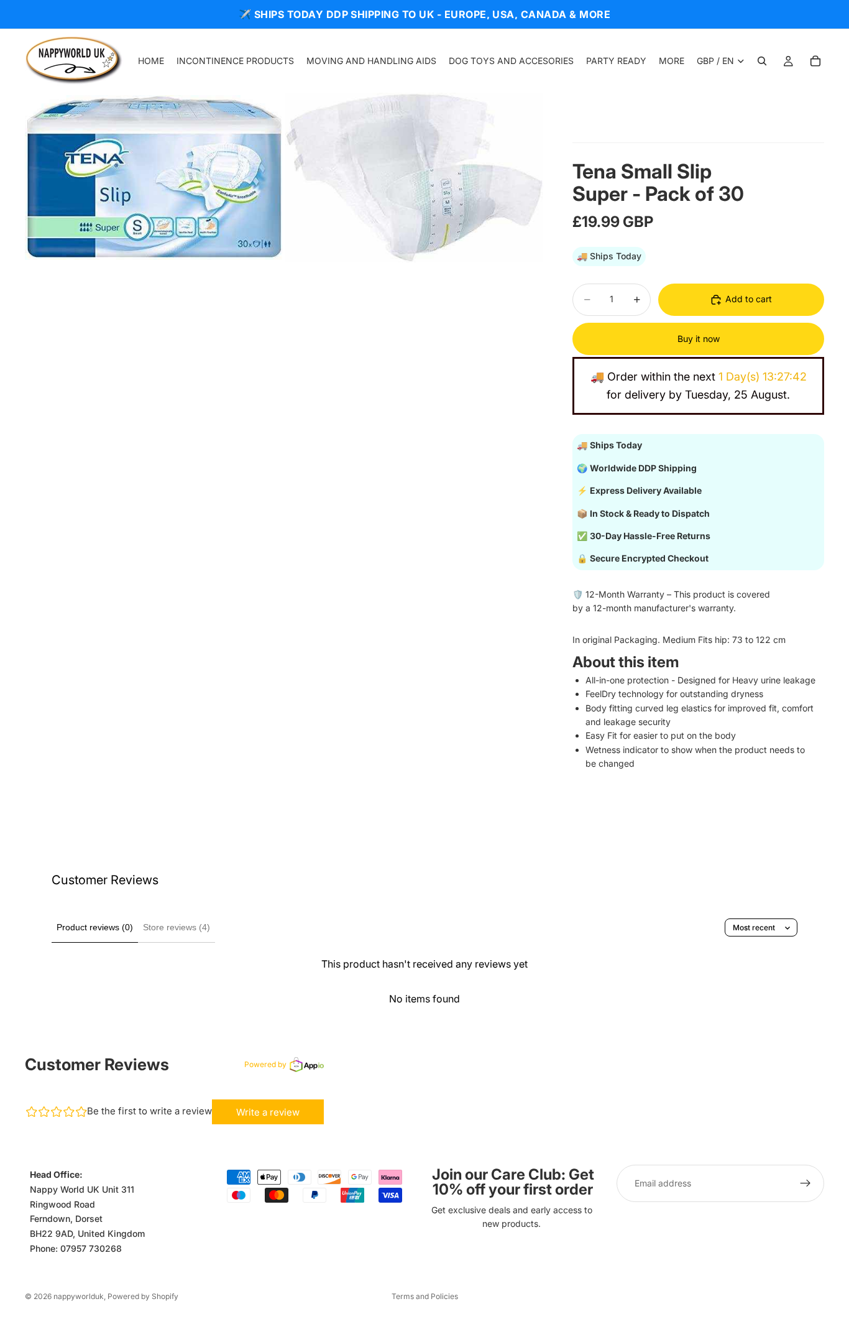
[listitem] (672, 61)
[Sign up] (805, 1183)
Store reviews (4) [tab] (176, 927)
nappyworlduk (78, 1296)
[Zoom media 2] (414, 177)
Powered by (265, 1064)
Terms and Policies (425, 1296)
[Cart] (815, 61)
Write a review (268, 1112)
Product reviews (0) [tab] (95, 927)
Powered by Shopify (143, 1296)
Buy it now (698, 338)
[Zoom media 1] (154, 177)
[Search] (762, 61)
